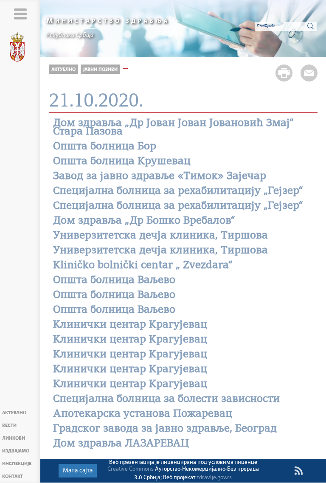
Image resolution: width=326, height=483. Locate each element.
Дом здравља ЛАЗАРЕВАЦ (121, 444)
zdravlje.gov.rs (214, 477)
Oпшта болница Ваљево (114, 280)
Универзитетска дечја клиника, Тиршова (160, 236)
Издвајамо (15, 451)
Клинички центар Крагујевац (130, 325)
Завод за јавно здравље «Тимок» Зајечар (159, 176)
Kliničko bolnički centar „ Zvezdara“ (143, 265)
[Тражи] (310, 26)
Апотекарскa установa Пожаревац (142, 414)
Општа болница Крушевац (122, 161)
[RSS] (298, 470)
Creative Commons (130, 469)
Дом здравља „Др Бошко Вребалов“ (144, 221)
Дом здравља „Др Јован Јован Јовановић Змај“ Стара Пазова (173, 127)
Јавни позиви (100, 69)
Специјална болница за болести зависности (166, 399)
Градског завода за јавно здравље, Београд (165, 429)
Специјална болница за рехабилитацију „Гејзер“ (178, 191)
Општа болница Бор (104, 147)
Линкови (13, 438)
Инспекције (16, 463)
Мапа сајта (78, 471)
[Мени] (20, 13)
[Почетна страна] (20, 48)
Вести (9, 425)
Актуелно (14, 412)
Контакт (12, 476)
